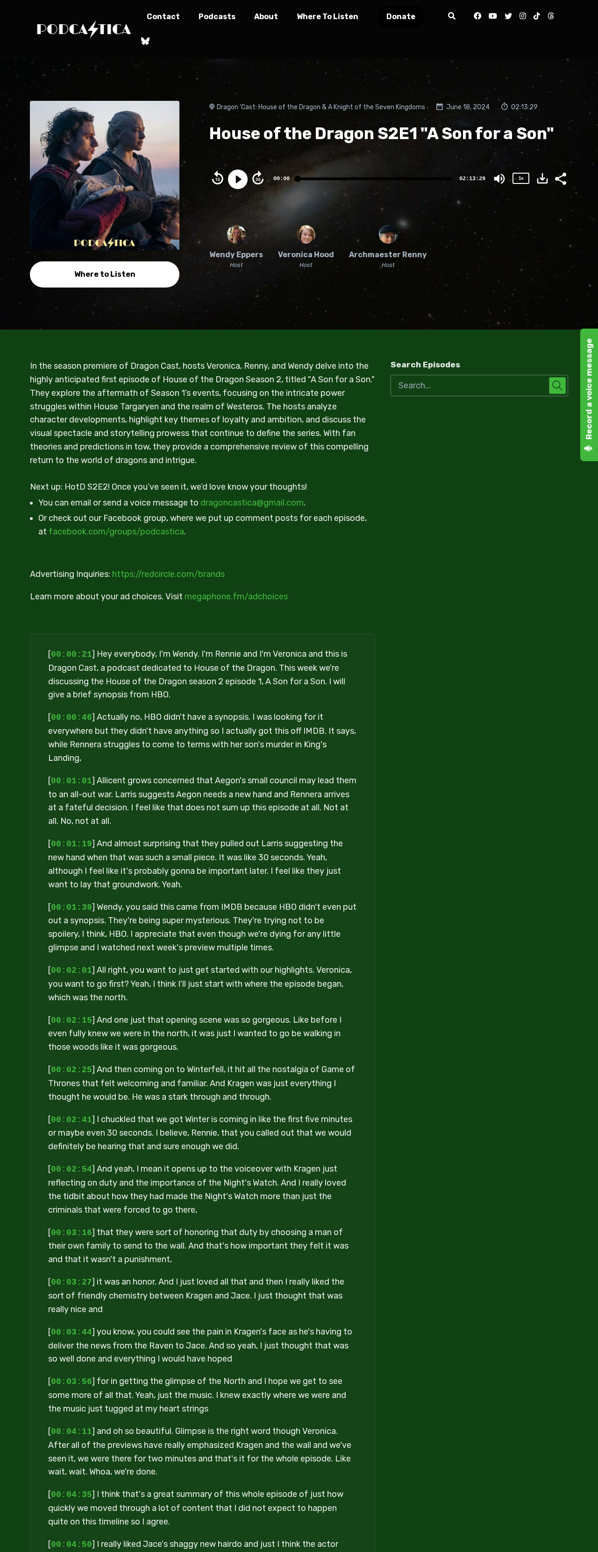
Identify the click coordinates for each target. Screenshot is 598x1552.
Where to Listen (327, 16)
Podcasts (217, 16)
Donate (400, 16)
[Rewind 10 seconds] (217, 177)
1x (521, 178)
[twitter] (508, 16)
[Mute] (499, 179)
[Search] (452, 16)
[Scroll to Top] (576, 1530)
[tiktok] (537, 16)
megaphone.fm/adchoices (236, 596)
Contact (163, 16)
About (266, 16)
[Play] (237, 179)
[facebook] (477, 16)
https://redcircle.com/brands (168, 574)
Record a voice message (589, 390)
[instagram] (523, 16)
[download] (542, 178)
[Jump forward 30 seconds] (257, 177)
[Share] (560, 178)
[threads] (551, 16)
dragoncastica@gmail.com (252, 503)
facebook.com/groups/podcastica (116, 532)
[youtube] (493, 16)
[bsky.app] (143, 42)
